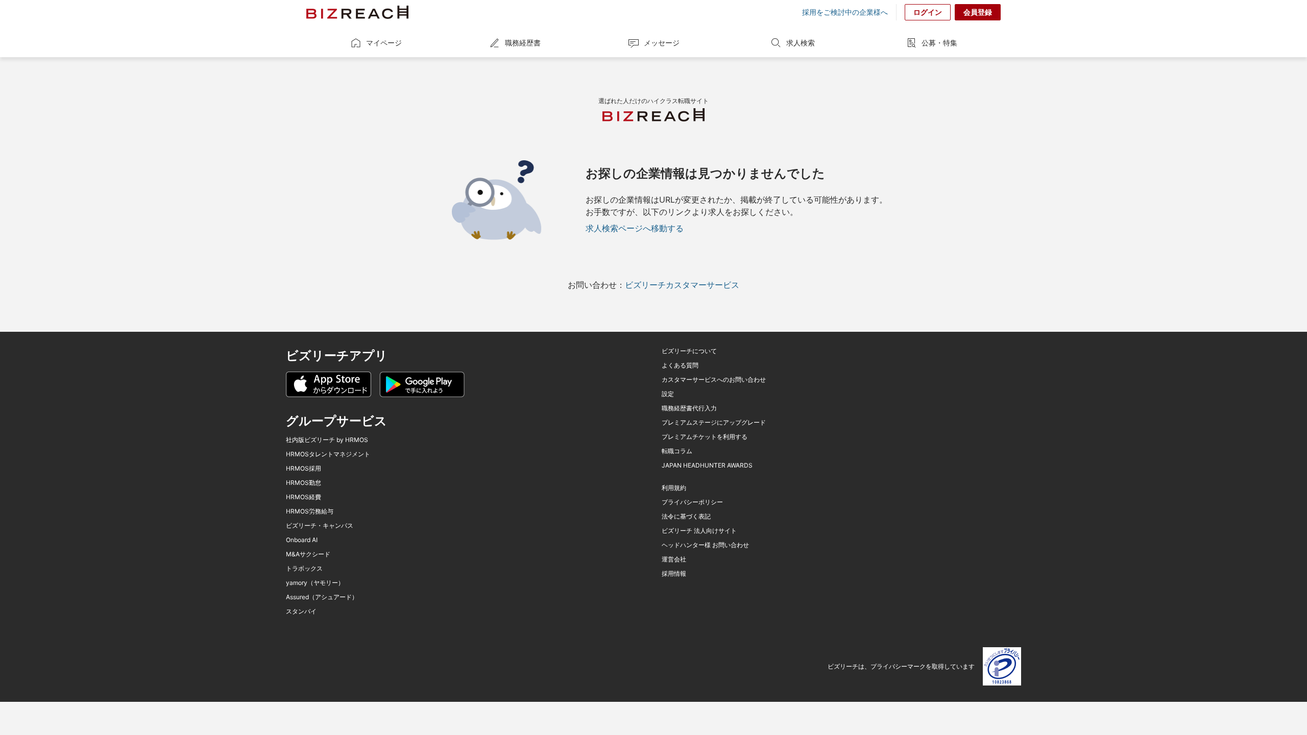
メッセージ (662, 42)
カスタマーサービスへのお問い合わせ (714, 380)
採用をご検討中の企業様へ (845, 12)
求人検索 (800, 42)
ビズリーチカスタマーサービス (682, 285)
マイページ (384, 42)
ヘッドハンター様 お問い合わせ (705, 545)
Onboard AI (302, 540)
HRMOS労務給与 (309, 511)
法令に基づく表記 (686, 516)
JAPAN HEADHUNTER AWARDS (707, 465)
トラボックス (304, 569)
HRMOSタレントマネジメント (328, 454)
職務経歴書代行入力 (689, 408)
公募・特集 (939, 42)
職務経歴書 (523, 42)
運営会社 (674, 559)
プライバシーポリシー (692, 502)
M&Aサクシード (308, 554)
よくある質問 (680, 365)
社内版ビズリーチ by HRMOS (327, 440)
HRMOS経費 (303, 497)
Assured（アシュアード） (322, 597)
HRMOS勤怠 (303, 483)
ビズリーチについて (689, 351)
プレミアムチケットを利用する (704, 437)
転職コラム (677, 451)
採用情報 (674, 574)
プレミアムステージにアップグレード (714, 423)
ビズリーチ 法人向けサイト (699, 531)
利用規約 (674, 488)
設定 (668, 394)
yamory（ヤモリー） (315, 583)
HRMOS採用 (303, 468)
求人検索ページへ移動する (635, 228)
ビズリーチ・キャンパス (319, 526)
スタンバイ (301, 611)
